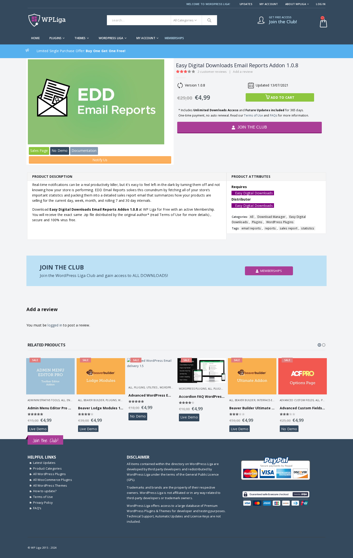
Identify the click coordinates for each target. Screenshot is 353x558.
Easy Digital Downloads (254, 193)
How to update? (44, 491)
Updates (246, 4)
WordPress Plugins (279, 222)
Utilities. (152, 387)
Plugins (55, 38)
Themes (79, 38)
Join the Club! (45, 440)
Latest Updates (44, 463)
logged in (55, 325)
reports (270, 228)
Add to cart (282, 97)
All (252, 217)
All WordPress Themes (50, 486)
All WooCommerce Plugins (52, 480)
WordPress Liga (111, 38)
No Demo (59, 150)
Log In (320, 4)
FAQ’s (37, 508)
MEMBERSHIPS (174, 38)
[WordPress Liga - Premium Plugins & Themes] (47, 20)
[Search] (209, 20)
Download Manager (271, 217)
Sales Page (39, 150)
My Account (269, 4)
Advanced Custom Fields (297, 400)
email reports (251, 228)
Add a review (242, 71)
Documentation (84, 150)
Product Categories (47, 468)
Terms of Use (253, 115)
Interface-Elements (270, 400)
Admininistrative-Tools (44, 400)
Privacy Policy (43, 503)
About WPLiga (295, 4)
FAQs (273, 115)
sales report (288, 228)
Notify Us (100, 160)
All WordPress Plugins (49, 474)
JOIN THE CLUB (251, 127)
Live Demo (38, 429)
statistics (307, 228)
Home (35, 38)
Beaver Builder (94, 400)
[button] (319, 345)
